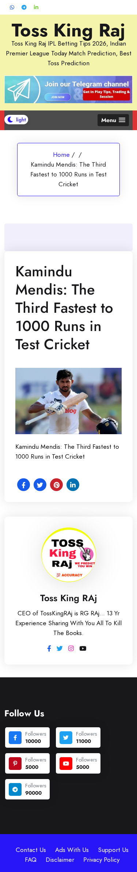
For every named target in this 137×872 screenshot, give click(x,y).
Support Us (113, 849)
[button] (113, 120)
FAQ (31, 859)
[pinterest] (15, 763)
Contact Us (31, 849)
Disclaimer (60, 859)
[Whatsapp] (12, 7)
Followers (35, 733)
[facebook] (15, 737)
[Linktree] (36, 7)
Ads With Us (72, 849)
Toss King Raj (68, 30)
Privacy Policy (101, 859)
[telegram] (15, 789)
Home (61, 154)
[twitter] (66, 737)
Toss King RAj (68, 597)
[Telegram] (24, 7)
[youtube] (66, 763)
